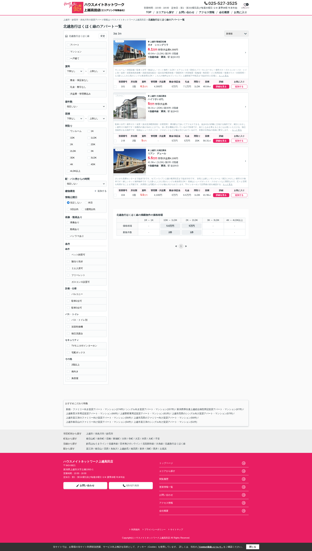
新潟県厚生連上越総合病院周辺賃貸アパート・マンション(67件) (209, 409)
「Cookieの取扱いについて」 (210, 547)
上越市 (153, 42)
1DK (72, 137)
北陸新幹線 (149, 443)
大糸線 (159, 443)
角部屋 (75, 378)
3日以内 (74, 209)
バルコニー (77, 294)
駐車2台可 (77, 301)
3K (92, 151)
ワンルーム (76, 131)
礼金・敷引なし (78, 87)
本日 (90, 202)
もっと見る (224, 76)
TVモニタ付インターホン (84, 345)
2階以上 (76, 364)
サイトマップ (176, 529)
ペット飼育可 (78, 254)
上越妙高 (124, 448)
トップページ (166, 463)
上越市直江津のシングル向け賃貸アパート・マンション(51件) (165, 422)
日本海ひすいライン (130, 443)
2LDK (73, 151)
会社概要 (224, 12)
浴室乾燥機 (77, 326)
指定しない (76, 202)
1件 (192, 232)
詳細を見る (221, 86)
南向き (75, 371)
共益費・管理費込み (80, 93)
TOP (148, 12)
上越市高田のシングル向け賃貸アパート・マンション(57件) (202, 413)
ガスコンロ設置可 (81, 282)
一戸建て (74, 58)
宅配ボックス (78, 352)
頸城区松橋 (161, 42)
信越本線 (154, 57)
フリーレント (78, 275)
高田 (106, 448)
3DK (72, 157)
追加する (239, 86)
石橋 (108, 438)
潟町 (148, 448)
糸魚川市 (99, 433)
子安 (157, 438)
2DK (93, 144)
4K (71, 164)
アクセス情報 (206, 12)
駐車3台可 (77, 307)
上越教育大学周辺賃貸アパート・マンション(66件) (92, 413)
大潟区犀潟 (161, 96)
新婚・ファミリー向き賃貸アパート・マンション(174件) (95, 409)
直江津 (89, 448)
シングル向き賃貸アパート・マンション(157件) (150, 409)
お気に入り (240, 12)
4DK (93, 164)
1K (92, 131)
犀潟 (163, 57)
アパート (74, 44)
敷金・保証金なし (79, 80)
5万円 (192, 225)
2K (71, 144)
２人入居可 (77, 268)
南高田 (134, 448)
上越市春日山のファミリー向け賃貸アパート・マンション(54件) (99, 422)
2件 (170, 232)
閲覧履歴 (163, 479)
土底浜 (163, 448)
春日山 (98, 448)
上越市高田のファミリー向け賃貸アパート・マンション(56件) (165, 417)
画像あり (74, 222)
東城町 (116, 438)
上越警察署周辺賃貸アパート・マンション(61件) (145, 413)
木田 (144, 438)
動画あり (74, 229)
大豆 (137, 438)
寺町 (131, 438)
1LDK (94, 137)
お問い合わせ (186, 12)
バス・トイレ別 (79, 320)
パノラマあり (77, 236)
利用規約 (135, 529)
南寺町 (101, 438)
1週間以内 (90, 209)
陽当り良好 (77, 261)
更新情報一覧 (166, 487)
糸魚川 (114, 448)
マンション (76, 51)
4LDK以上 (75, 171)
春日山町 (91, 438)
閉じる (252, 546)
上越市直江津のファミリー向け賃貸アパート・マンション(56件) (99, 417)
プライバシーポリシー (155, 529)
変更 (102, 36)
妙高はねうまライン (96, 443)
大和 (124, 438)
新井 (142, 448)
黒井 (155, 448)
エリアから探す (165, 12)
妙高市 (109, 433)
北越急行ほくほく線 (175, 443)
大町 (151, 438)
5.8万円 (170, 225)
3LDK (94, 157)
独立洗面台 (77, 333)
